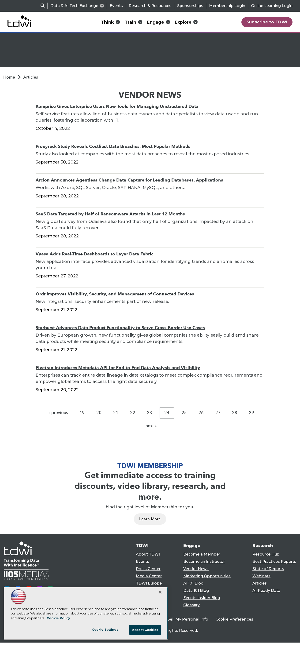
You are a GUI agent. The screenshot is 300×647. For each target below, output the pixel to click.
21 (115, 412)
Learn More (150, 518)
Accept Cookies (145, 630)
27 (218, 412)
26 (201, 412)
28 (234, 412)
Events (116, 6)
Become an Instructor (204, 561)
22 (132, 412)
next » (151, 425)
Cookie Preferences (234, 619)
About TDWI (148, 554)
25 (184, 412)
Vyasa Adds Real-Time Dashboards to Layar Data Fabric (94, 254)
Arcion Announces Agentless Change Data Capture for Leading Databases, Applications (129, 180)
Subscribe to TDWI (267, 22)
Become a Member (201, 554)
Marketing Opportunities (207, 576)
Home (9, 77)
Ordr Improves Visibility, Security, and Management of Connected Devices (115, 294)
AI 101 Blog (193, 583)
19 (82, 412)
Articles (30, 77)
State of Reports (268, 569)
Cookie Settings (105, 629)
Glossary (191, 605)
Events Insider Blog (201, 598)
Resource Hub (265, 554)
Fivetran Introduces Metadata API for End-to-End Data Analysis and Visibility (118, 367)
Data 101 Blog (196, 590)
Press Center (148, 569)
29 (251, 412)
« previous (58, 412)
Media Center (149, 576)
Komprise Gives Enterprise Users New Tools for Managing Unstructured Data (117, 106)
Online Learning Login (271, 6)
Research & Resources (150, 6)
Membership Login (227, 6)
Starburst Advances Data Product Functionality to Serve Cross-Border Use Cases (120, 327)
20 (98, 412)
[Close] (160, 592)
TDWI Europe (149, 583)
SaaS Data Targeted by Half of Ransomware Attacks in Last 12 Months (110, 214)
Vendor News (196, 569)
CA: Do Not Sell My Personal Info (177, 619)
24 (166, 412)
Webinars (261, 576)
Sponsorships (190, 6)
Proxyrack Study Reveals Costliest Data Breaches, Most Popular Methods (113, 146)
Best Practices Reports (274, 561)
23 (149, 412)
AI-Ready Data (266, 590)
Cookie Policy (58, 618)
